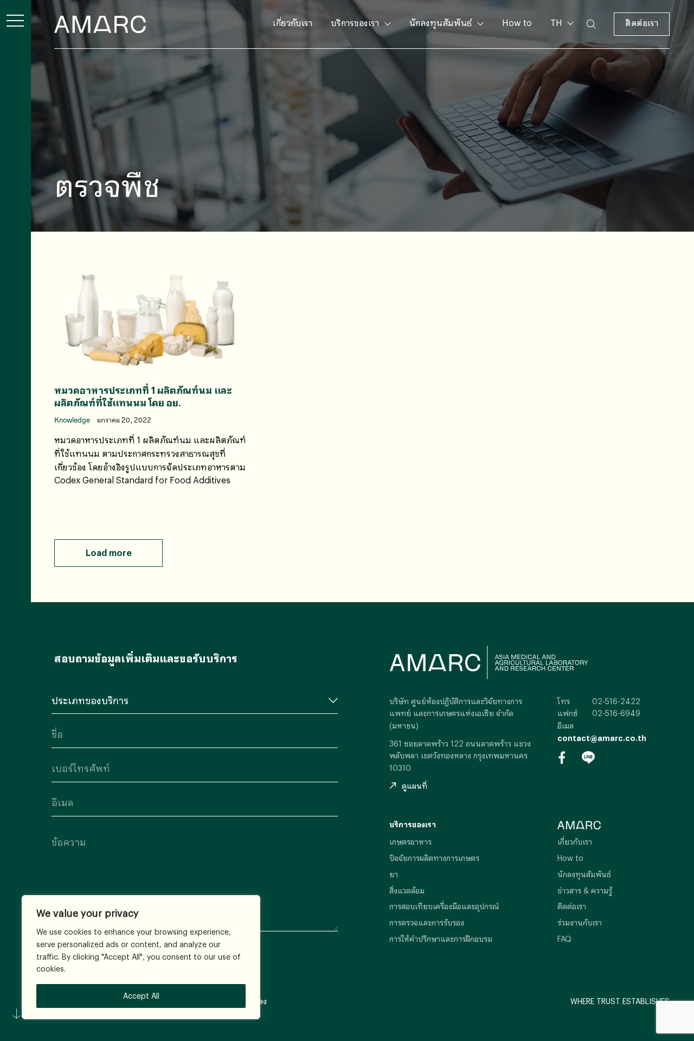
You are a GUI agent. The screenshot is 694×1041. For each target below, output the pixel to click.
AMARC (100, 24)
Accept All (141, 995)
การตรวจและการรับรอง (426, 922)
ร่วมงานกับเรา (579, 922)
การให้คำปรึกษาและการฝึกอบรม (440, 938)
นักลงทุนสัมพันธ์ (440, 22)
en (561, 57)
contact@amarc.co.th (601, 738)
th (561, 39)
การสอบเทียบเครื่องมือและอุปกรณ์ (444, 906)
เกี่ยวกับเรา (292, 22)
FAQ (564, 938)
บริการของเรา (355, 22)
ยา (393, 874)
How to (517, 22)
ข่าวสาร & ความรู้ (584, 890)
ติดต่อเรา (641, 22)
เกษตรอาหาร (410, 841)
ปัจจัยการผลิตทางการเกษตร (434, 858)
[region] (141, 957)
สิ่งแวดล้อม (407, 890)
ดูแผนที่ (414, 785)
